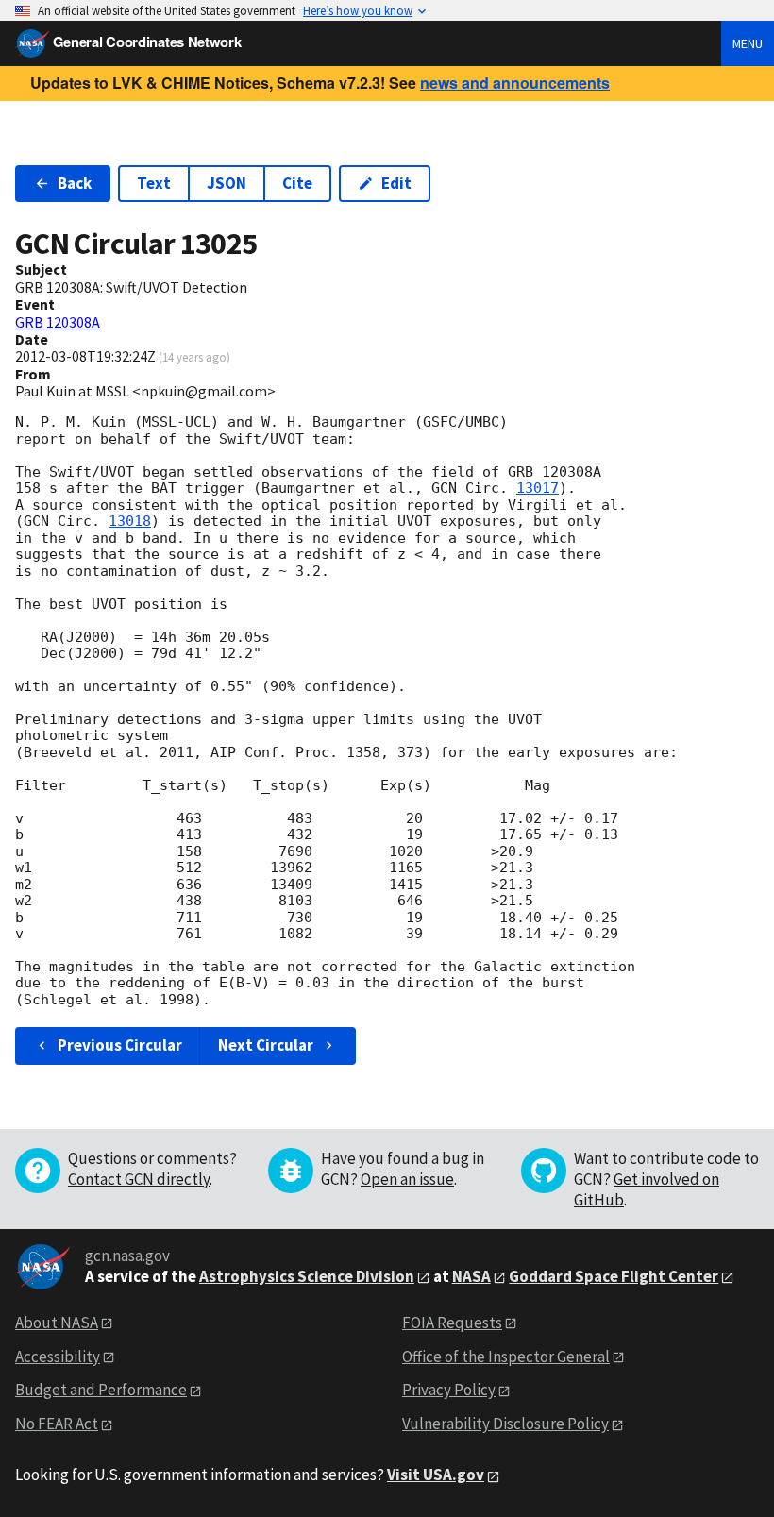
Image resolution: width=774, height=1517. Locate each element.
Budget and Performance (101, 1389)
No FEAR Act (56, 1423)
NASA (471, 1276)
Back (75, 183)
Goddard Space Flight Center (613, 1276)
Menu (747, 43)
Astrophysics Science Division (306, 1276)
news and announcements (515, 82)
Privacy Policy (449, 1389)
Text (154, 183)
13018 (130, 521)
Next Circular (265, 1045)
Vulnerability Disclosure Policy (505, 1423)
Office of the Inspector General (506, 1356)
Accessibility (57, 1356)
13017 (537, 488)
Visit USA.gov (435, 1474)
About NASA (56, 1322)
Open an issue (407, 1179)
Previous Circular (120, 1045)
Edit (396, 183)
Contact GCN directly (139, 1179)
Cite (297, 183)
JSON (226, 183)
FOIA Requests (452, 1322)
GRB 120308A (57, 321)
